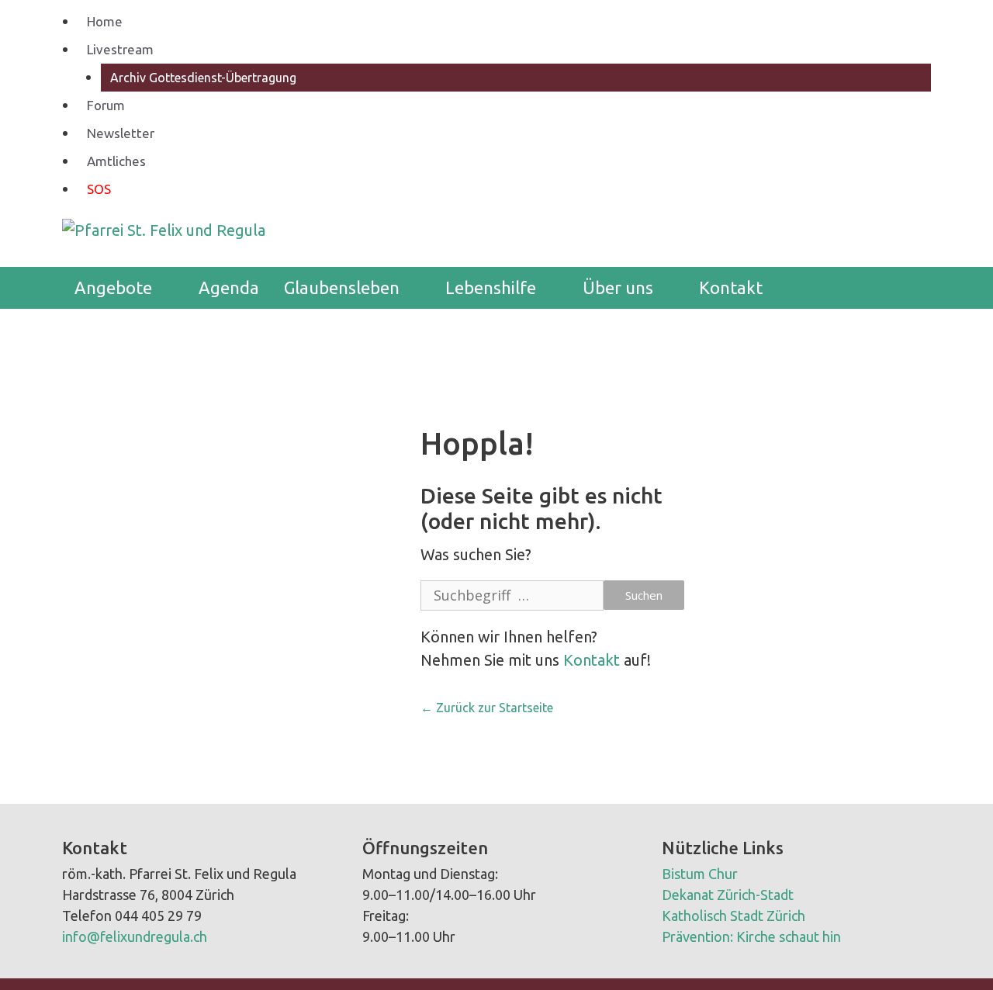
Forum (106, 105)
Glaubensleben (342, 287)
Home (105, 21)
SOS (99, 189)
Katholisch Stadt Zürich (733, 915)
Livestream (120, 49)
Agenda (229, 287)
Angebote (113, 287)
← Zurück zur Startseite (486, 708)
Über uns (618, 287)
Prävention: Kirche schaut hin (751, 936)
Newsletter (120, 133)
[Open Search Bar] (907, 288)
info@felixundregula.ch (134, 936)
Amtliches (116, 161)
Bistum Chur (700, 873)
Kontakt (731, 287)
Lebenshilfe (490, 287)
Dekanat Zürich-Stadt (728, 894)
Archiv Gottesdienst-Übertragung (203, 78)
